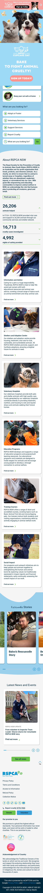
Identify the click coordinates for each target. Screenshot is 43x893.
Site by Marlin (31, 890)
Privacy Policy (13, 883)
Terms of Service (29, 883)
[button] (34, 669)
